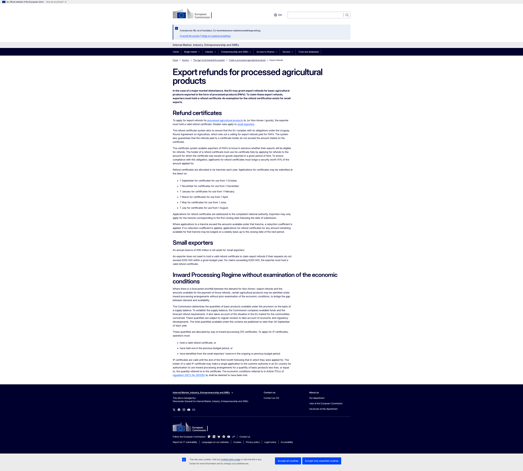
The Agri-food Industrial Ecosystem (209, 60)
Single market (190, 51)
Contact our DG (271, 398)
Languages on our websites (215, 442)
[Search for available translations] (244, 120)
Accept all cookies (288, 460)
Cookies (237, 442)
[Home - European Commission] (195, 13)
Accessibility (287, 442)
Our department (316, 398)
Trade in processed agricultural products (247, 60)
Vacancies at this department (323, 409)
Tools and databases (308, 51)
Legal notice (270, 442)
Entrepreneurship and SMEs (234, 51)
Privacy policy (253, 442)
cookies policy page (230, 459)
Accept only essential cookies (321, 460)
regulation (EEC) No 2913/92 (189, 375)
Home (176, 51)
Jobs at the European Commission (326, 403)
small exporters (245, 124)
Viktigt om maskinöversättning (215, 36)
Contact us (244, 436)
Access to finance (265, 51)
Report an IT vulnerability (185, 442)
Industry (209, 51)
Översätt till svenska (189, 36)
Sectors (286, 51)
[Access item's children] (200, 52)
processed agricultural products (225, 120)
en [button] (280, 14)
